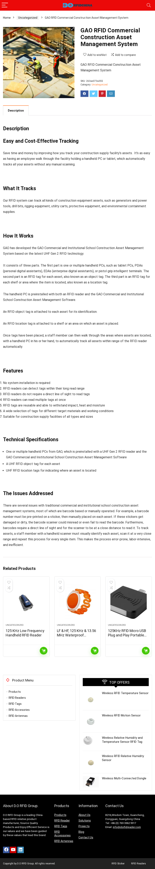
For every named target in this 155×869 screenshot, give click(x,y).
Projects (84, 826)
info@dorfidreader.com (127, 827)
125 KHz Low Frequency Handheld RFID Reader (25, 633)
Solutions (85, 820)
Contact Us (86, 837)
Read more (43, 651)
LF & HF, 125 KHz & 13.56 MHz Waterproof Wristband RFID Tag (76, 635)
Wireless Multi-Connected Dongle (124, 778)
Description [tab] (16, 110)
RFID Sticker (118, 863)
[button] (72, 29)
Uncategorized (27, 17)
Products (15, 691)
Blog (81, 831)
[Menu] (5, 5)
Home (7, 17)
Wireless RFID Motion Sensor (121, 715)
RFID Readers (17, 697)
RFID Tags (15, 703)
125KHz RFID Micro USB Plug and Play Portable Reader (127, 635)
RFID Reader (62, 820)
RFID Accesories (19, 709)
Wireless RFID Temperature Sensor (125, 693)
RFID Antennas (18, 715)
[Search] (149, 5)
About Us (84, 815)
